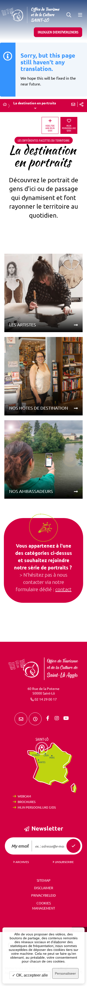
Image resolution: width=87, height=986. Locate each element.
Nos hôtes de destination (38, 407)
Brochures (27, 801)
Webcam (24, 796)
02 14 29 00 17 (46, 699)
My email (20, 845)
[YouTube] (66, 718)
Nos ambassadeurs (31, 491)
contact (63, 589)
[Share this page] (81, 104)
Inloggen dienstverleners (58, 32)
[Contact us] (20, 718)
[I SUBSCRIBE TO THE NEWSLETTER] (73, 846)
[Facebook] (47, 718)
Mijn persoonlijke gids (37, 807)
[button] (69, 15)
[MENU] (80, 15)
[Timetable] (35, 718)
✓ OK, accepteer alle (30, 975)
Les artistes (22, 324)
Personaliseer (65, 973)
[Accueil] (5, 104)
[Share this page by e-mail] (73, 104)
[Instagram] (56, 718)
